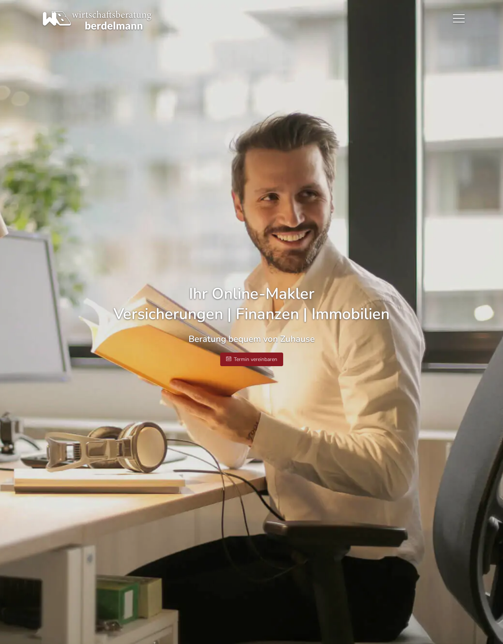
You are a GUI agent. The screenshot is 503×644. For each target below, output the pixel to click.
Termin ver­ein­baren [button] (255, 359)
